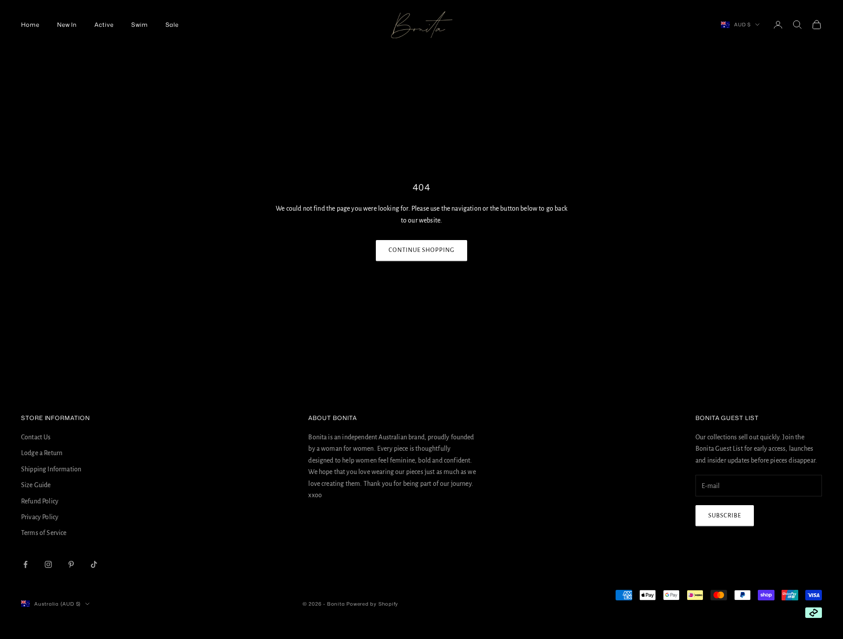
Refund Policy (39, 501)
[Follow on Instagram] (48, 564)
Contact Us (36, 437)
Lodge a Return (41, 452)
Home (30, 25)
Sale (172, 25)
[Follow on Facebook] (25, 564)
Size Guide (36, 484)
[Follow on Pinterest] (71, 564)
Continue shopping (422, 250)
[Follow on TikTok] (94, 564)
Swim (139, 25)
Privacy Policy (39, 517)
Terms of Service (44, 532)
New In (67, 25)
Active (104, 25)
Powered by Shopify (372, 603)
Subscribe (724, 515)
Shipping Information (51, 469)
